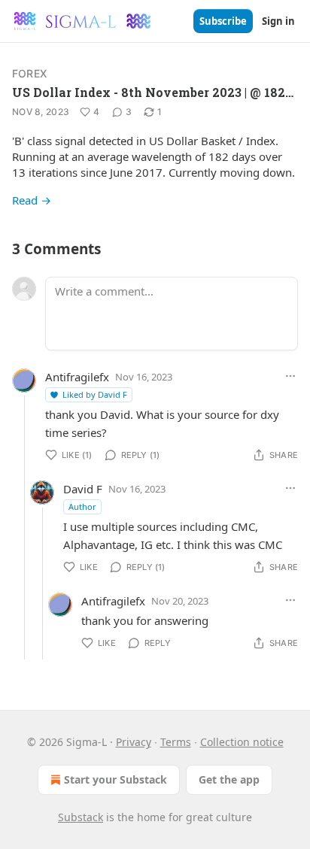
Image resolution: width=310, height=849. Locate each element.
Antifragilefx (77, 376)
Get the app (229, 779)
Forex (29, 73)
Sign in (278, 21)
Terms (175, 742)
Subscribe (223, 21)
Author (82, 506)
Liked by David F (94, 394)
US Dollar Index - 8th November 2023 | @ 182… (152, 92)
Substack (80, 817)
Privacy (133, 742)
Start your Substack (115, 779)
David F (82, 488)
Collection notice (242, 742)
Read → (31, 200)
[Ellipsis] (290, 376)
